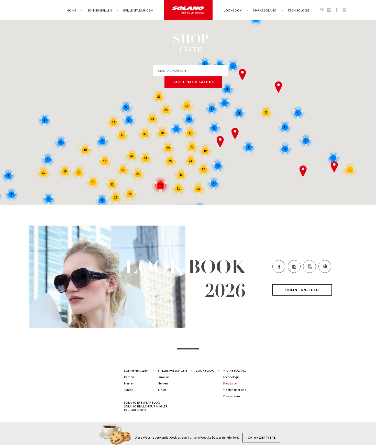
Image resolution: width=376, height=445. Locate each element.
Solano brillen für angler (146, 406)
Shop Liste (230, 383)
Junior (128, 390)
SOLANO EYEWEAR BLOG (142, 402)
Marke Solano (265, 10)
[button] (235, 133)
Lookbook (233, 10)
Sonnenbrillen (99, 10)
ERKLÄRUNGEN (135, 410)
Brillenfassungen (138, 10)
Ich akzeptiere (261, 437)
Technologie (298, 10)
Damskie (164, 377)
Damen (129, 377)
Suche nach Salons (193, 82)
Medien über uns (234, 390)
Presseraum (231, 396)
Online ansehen (302, 290)
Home (71, 10)
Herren (129, 383)
